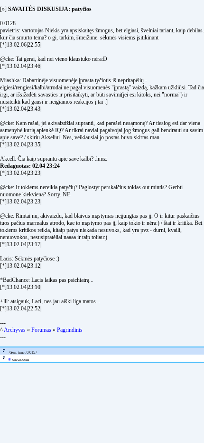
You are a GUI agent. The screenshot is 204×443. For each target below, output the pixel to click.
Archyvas (15, 330)
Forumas (41, 330)
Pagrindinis (70, 330)
